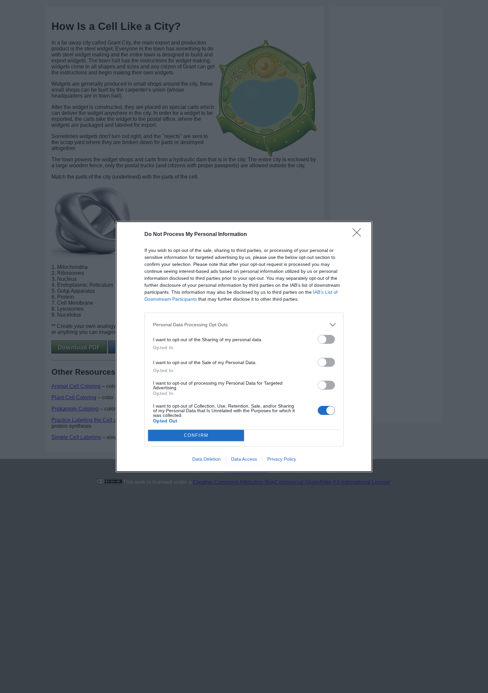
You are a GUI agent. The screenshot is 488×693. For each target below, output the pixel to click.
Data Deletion (206, 459)
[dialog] (244, 347)
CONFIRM (196, 435)
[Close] (359, 234)
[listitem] (244, 324)
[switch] (326, 339)
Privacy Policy (281, 459)
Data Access (244, 459)
